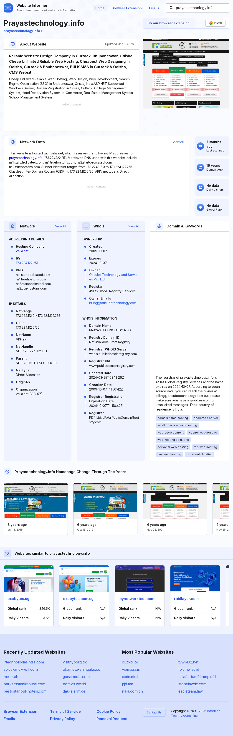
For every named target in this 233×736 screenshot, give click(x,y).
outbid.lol (130, 662)
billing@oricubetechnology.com (113, 303)
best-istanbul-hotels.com (25, 691)
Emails (154, 8)
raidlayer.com (186, 598)
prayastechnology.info (22, 31)
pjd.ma (127, 684)
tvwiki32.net (188, 662)
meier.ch (11, 676)
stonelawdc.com (192, 684)
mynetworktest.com (136, 598)
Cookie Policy (108, 711)
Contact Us (154, 712)
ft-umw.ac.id (188, 669)
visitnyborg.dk (75, 662)
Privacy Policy (62, 718)
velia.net (22, 251)
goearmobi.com (76, 676)
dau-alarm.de (74, 691)
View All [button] (178, 142)
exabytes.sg (18, 598)
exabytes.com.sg (78, 598)
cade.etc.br (131, 676)
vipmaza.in (131, 669)
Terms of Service (65, 711)
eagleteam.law (190, 691)
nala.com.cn (132, 691)
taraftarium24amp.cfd (197, 676)
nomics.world (74, 684)
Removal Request (111, 718)
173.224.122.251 (27, 263)
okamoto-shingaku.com (83, 669)
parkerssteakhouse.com (24, 684)
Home (99, 8)
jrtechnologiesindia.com (24, 662)
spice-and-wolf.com (21, 669)
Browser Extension (127, 8)
